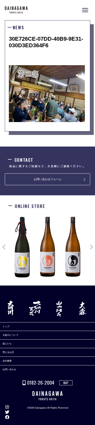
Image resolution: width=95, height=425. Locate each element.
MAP (65, 383)
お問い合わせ (9, 369)
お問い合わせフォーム (48, 179)
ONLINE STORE (91, 215)
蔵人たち (7, 343)
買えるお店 (8, 352)
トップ (6, 326)
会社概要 (7, 361)
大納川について (10, 335)
